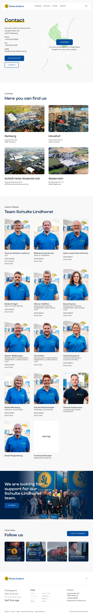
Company (38, 6)
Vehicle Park (46, 593)
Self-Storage (12, 600)
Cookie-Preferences (27, 611)
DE (86, 6)
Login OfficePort (40, 611)
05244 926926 (39, 413)
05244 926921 (9, 309)
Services (47, 6)
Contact (63, 6)
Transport (11, 590)
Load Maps (64, 42)
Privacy (13, 611)
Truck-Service (13, 597)
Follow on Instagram (77, 533)
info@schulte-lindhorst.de (76, 601)
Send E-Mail (9, 264)
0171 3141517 (9, 261)
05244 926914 (9, 413)
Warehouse (11, 594)
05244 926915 (68, 363)
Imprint (7, 611)
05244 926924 (9, 259)
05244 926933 (9, 365)
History (44, 598)
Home (32, 593)
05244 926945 (68, 313)
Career (55, 6)
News (32, 601)
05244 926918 (39, 259)
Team (44, 601)
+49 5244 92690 (72, 598)
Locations (11, 65)
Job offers (12, 505)
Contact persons (14, 58)
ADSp (18, 611)
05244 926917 (68, 257)
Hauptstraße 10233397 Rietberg (73, 594)
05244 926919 (39, 313)
